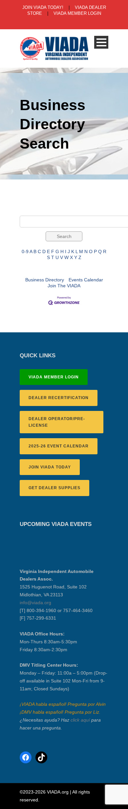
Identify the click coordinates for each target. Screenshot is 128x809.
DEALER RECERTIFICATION (59, 397)
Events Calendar (86, 279)
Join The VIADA (64, 285)
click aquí (80, 720)
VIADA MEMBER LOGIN (77, 13)
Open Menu (101, 42)
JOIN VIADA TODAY (50, 467)
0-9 (25, 251)
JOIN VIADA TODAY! (42, 7)
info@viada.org (35, 602)
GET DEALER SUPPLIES (54, 488)
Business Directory (44, 279)
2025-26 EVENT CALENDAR (59, 446)
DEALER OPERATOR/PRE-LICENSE (57, 422)
